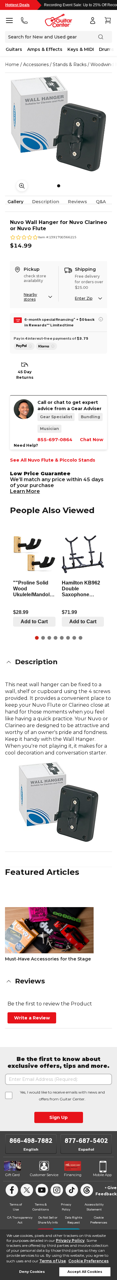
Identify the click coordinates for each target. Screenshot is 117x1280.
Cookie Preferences (88, 1261)
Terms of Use (52, 1261)
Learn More (25, 491)
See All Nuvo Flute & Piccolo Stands (52, 460)
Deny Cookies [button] (32, 1272)
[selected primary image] (58, 123)
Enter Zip (83, 298)
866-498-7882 (30, 1140)
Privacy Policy (70, 1240)
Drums (106, 49)
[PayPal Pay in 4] (24, 346)
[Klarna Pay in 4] (46, 346)
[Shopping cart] (108, 20)
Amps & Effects (44, 49)
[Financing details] (100, 319)
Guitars (14, 49)
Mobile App (102, 1175)
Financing (72, 1175)
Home (12, 64)
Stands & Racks (69, 64)
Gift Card (12, 1175)
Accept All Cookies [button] (84, 1272)
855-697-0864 (54, 439)
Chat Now (91, 439)
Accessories (36, 64)
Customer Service (44, 1175)
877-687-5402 (86, 1140)
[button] (58, 662)
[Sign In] (93, 20)
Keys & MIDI (80, 49)
